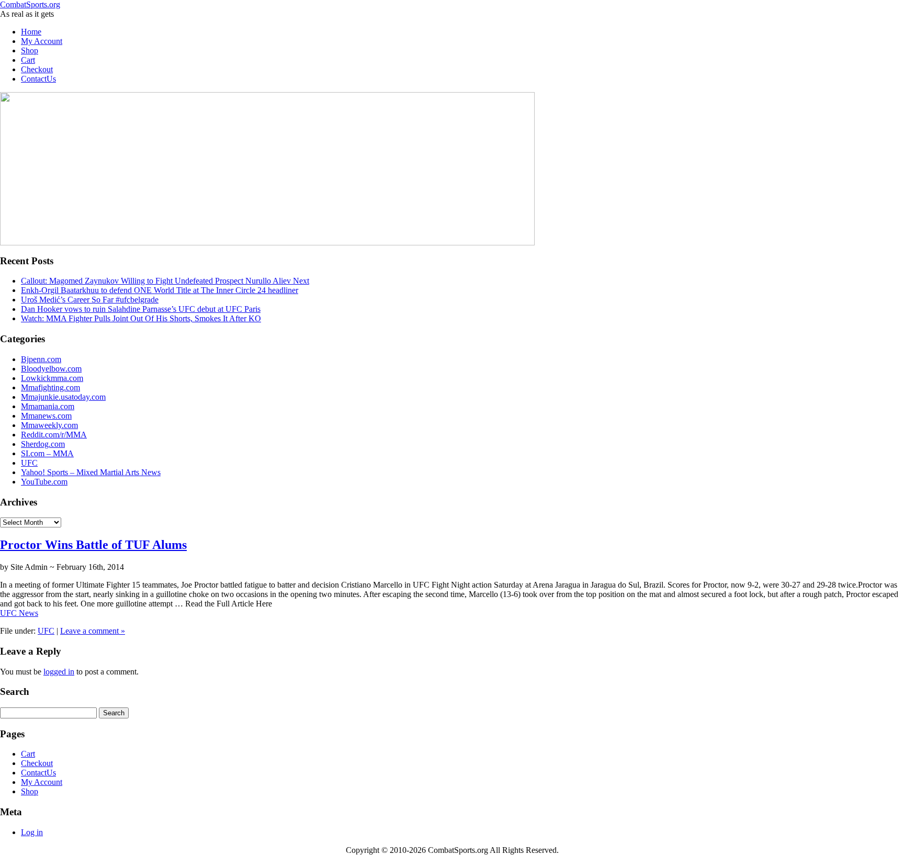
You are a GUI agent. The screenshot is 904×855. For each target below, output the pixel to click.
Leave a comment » (92, 630)
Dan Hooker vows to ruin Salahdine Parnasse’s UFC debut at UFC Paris (141, 309)
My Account (41, 41)
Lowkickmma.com (52, 378)
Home (31, 31)
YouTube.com (44, 481)
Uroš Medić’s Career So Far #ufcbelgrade (90, 299)
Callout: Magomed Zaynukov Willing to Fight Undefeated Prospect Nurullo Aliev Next (165, 280)
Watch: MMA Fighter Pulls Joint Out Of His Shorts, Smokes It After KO (141, 318)
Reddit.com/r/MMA (54, 434)
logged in (58, 671)
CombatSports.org (30, 4)
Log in (32, 832)
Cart (28, 59)
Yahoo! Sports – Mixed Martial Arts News (91, 472)
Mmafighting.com (50, 387)
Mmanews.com (46, 415)
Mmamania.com (47, 406)
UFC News (19, 613)
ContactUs (38, 78)
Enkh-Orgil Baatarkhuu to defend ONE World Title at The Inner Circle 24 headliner (159, 290)
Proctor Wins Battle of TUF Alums (93, 545)
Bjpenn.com (41, 359)
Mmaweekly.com (49, 425)
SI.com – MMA (47, 453)
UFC (29, 462)
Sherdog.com (43, 444)
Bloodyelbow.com (51, 368)
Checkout (37, 69)
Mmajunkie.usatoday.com (63, 396)
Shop (29, 50)
